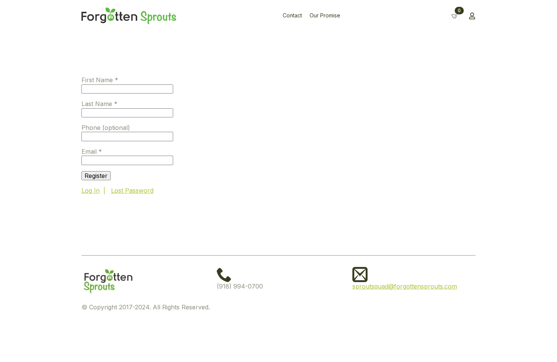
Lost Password (132, 190)
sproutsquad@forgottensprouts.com (404, 286)
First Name (99, 80)
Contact (292, 16)
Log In (90, 190)
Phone (105, 127)
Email (91, 151)
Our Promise (325, 16)
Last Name (99, 104)
